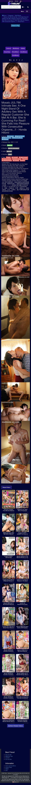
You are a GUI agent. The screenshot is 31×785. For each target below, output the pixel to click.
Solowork (5, 139)
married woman (7, 159)
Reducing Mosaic (17, 137)
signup (11, 1)
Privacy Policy (8, 767)
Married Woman (20, 136)
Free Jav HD (8, 754)
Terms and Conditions (10, 766)
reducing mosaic (7, 160)
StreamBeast (15, 51)
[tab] (6, 487)
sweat (23, 160)
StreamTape (7, 51)
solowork (16, 160)
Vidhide (23, 48)
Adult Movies (18, 15)
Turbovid (8, 48)
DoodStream (24, 51)
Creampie (11, 136)
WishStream (16, 48)
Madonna (10, 145)
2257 (6, 770)
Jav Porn (7, 758)
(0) (11, 60)
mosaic (25, 159)
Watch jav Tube (9, 756)
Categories (10, 15)
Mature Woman (7, 137)
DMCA (6, 769)
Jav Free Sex (8, 759)
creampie (15, 157)
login (17, 1)
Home (4, 15)
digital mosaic (23, 157)
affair (8, 157)
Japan (9, 154)
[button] (21, 1)
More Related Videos (16, 726)
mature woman (17, 159)
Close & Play (15, 25)
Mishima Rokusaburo (13, 148)
